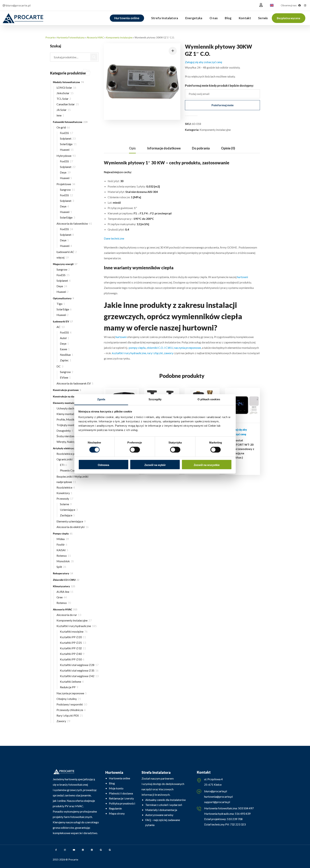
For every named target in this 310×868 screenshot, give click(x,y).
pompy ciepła (137, 347)
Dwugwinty (65, 430)
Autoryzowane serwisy (159, 815)
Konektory (64, 493)
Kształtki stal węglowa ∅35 (79, 670)
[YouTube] (74, 850)
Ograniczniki (67, 459)
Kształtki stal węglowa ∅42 (79, 676)
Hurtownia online (119, 778)
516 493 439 (242, 813)
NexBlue (66, 354)
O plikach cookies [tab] (209, 399)
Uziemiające (69, 509)
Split (61, 566)
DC (60, 366)
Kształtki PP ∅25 (73, 642)
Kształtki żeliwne (72, 681)
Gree (62, 597)
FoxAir (62, 544)
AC (61, 327)
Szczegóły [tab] (155, 399)
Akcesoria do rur (69, 614)
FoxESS (66, 133)
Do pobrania (201, 148)
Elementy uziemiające (71, 521)
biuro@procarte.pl (215, 791)
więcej (63, 257)
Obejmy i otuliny (69, 698)
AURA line (65, 591)
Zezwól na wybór (155, 464)
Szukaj (94, 57)
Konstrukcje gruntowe (67, 389)
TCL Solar (64, 98)
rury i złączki (155, 353)
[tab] (132, 148)
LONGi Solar (66, 87)
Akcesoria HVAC (95, 37)
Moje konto (116, 788)
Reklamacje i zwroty (121, 798)
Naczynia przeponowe (72, 693)
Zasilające (67, 515)
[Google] (101, 850)
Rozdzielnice (66, 487)
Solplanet (68, 138)
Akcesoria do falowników (74, 223)
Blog (112, 783)
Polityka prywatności (122, 803)
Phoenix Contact (71, 470)
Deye (65, 172)
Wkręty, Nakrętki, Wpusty (74, 441)
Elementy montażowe (67, 402)
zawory (168, 353)
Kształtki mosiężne (74, 631)
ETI (63, 464)
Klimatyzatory (64, 586)
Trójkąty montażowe (71, 425)
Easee (65, 349)
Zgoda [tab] (101, 399)
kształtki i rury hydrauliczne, (129, 353)
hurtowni (242, 277)
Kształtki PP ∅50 (72, 659)
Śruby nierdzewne (69, 436)
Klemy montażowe (70, 414)
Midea (63, 539)
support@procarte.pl (217, 802)
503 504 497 (246, 808)
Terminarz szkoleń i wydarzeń (163, 804)
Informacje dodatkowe (164, 148)
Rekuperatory (63, 573)
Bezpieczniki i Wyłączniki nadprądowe (72, 479)
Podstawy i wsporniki (72, 704)
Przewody (65, 498)
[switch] (135, 450)
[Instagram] (305, 5)
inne (60, 115)
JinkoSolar (65, 93)
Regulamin (115, 808)
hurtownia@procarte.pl (218, 796)
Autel (64, 338)
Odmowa (103, 464)
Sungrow (67, 189)
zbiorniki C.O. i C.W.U (160, 347)
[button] (288, 18)
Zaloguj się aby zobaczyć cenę (203, 62)
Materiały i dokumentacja (161, 809)
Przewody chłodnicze (71, 710)
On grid (63, 127)
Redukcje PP (69, 687)
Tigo (61, 303)
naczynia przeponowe (187, 347)
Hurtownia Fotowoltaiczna (70, 37)
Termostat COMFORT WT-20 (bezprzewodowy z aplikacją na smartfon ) (241, 448)
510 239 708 (234, 819)
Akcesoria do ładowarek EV (75, 383)
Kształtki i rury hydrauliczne (77, 626)
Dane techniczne (114, 238)
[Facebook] (299, 5)
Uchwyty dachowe (69, 408)
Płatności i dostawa (121, 793)
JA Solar (64, 109)
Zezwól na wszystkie (207, 464)
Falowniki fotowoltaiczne (70, 121)
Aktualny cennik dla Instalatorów (165, 799)
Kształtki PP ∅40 (72, 653)
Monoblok (65, 561)
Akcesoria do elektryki (73, 527)
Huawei (67, 149)
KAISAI (62, 550)
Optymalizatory (63, 298)
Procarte (50, 37)
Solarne (66, 504)
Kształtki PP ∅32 (73, 648)
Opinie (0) (228, 148)
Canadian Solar (68, 104)
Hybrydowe (66, 155)
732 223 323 (238, 824)
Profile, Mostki (68, 419)
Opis (132, 148)
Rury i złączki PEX (70, 715)
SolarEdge (68, 144)
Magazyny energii (65, 264)
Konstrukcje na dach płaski (69, 396)
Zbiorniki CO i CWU (66, 579)
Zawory (63, 721)
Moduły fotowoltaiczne (68, 82)
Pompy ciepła (62, 533)
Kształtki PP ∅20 (73, 637)
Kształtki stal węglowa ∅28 (79, 665)
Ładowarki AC (67, 252)
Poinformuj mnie (223, 105)
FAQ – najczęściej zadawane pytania (162, 822)
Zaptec (65, 360)
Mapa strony (117, 813)
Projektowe (66, 184)
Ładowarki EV (63, 321)
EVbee (65, 377)
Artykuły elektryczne (67, 448)
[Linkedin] (83, 850)
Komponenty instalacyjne (119, 37)
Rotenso (64, 555)
